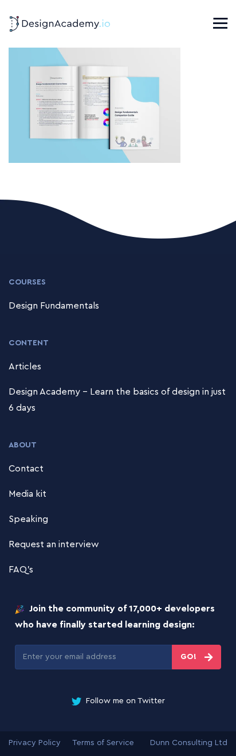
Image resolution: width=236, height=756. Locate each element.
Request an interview (54, 544)
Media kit (27, 493)
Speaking (28, 519)
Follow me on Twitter (124, 701)
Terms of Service (103, 743)
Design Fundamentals (54, 305)
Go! (189, 657)
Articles (25, 366)
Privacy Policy (35, 743)
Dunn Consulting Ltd (188, 743)
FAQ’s (21, 569)
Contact (26, 468)
